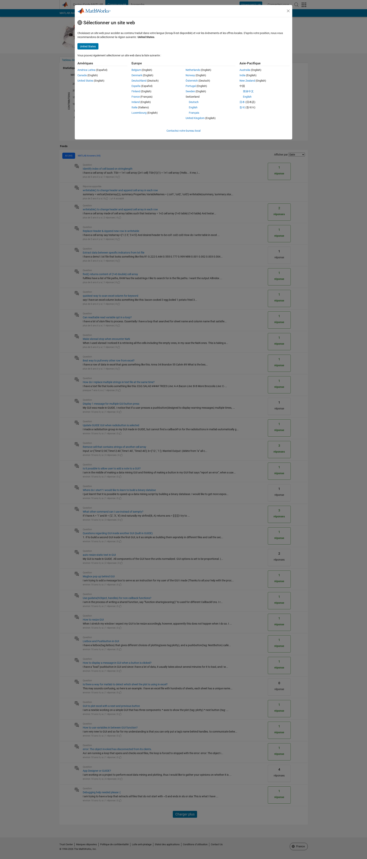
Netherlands (193, 69)
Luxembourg (139, 112)
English (193, 107)
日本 (242, 102)
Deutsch (194, 102)
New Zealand (247, 80)
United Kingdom (195, 118)
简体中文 (248, 91)
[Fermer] (288, 11)
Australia (245, 69)
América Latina (86, 69)
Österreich (192, 80)
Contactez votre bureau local (183, 130)
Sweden (190, 91)
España (136, 86)
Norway (190, 75)
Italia (134, 107)
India (242, 75)
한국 (242, 107)
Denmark (137, 75)
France (136, 96)
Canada (82, 75)
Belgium (136, 69)
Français (194, 112)
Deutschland (139, 80)
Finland (136, 91)
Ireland (136, 102)
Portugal (191, 86)
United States (85, 80)
